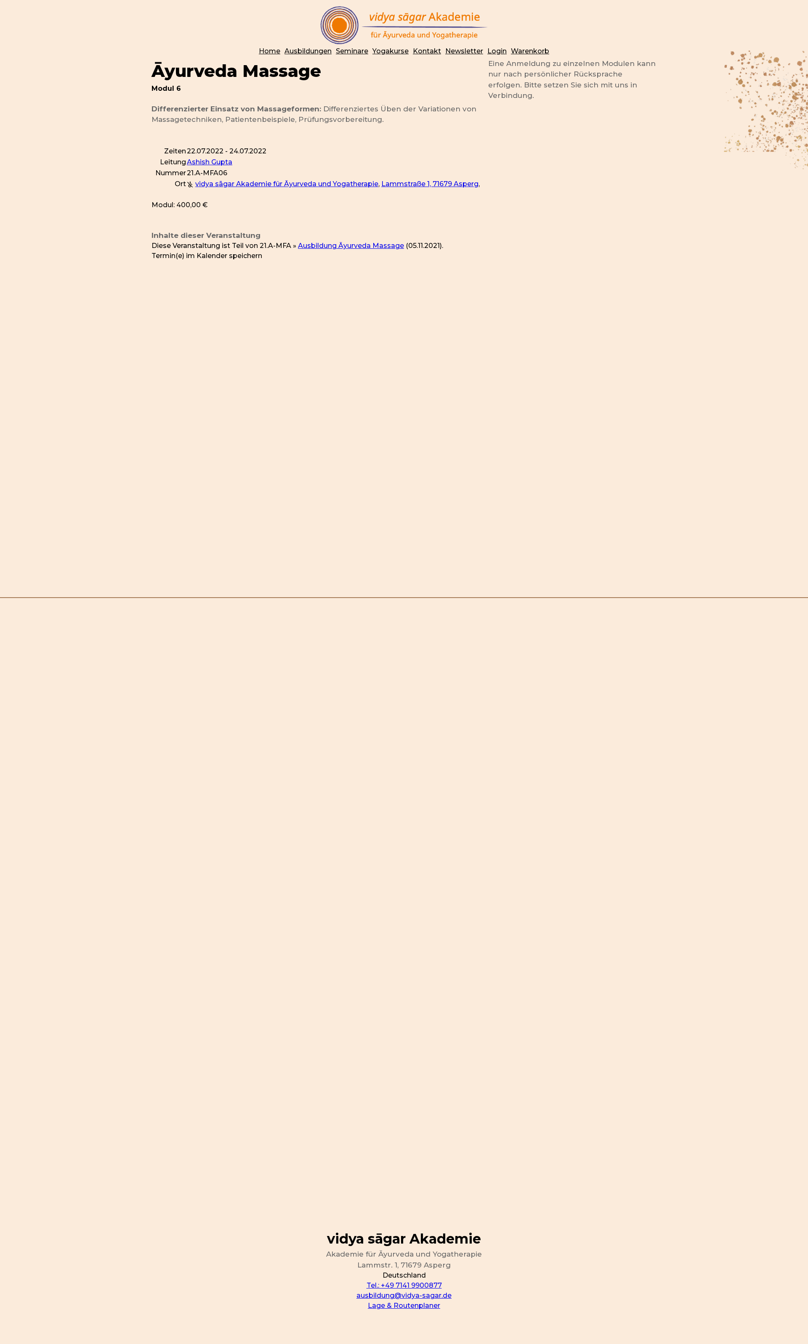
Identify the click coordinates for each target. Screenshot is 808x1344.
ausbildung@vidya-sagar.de (404, 1295)
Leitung (173, 162)
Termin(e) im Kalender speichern (207, 256)
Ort (180, 184)
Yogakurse (390, 51)
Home (269, 51)
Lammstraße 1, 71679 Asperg (429, 184)
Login (497, 51)
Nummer (170, 173)
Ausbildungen (308, 51)
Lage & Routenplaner (404, 1306)
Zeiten (175, 151)
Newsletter (464, 51)
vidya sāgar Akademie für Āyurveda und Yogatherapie (286, 184)
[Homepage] (404, 25)
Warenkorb (530, 51)
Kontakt (427, 51)
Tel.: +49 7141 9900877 (404, 1285)
